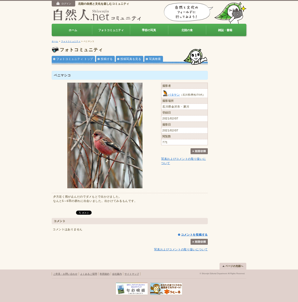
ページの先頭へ (234, 266)
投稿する (107, 59)
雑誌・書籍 (225, 30)
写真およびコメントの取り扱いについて (181, 249)
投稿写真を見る (130, 59)
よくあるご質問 (88, 274)
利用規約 (104, 274)
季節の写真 (149, 30)
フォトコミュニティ (111, 30)
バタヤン (174, 94)
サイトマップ (131, 274)
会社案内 (117, 274)
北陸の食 (187, 30)
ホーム (73, 30)
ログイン (66, 3)
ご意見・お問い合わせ (65, 274)
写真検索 (155, 59)
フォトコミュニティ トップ (74, 59)
